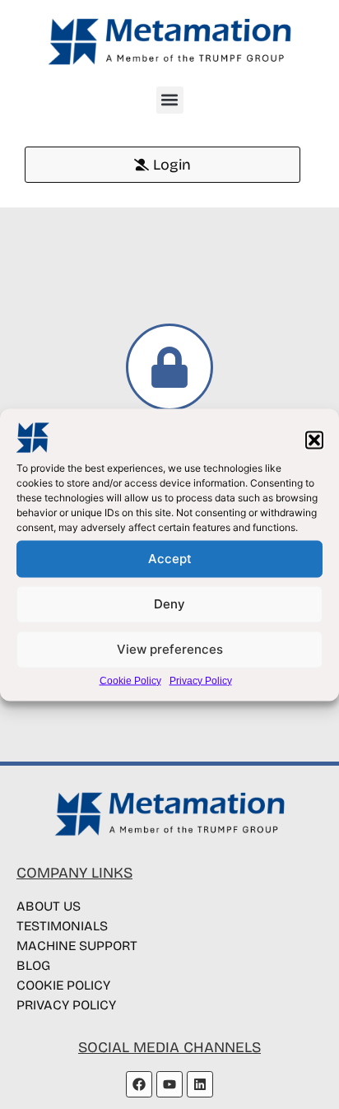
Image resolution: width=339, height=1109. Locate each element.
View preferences (170, 649)
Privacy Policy (201, 680)
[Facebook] (139, 1084)
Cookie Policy (130, 680)
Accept (170, 558)
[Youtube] (169, 1084)
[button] (314, 439)
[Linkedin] (200, 1084)
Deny (169, 604)
